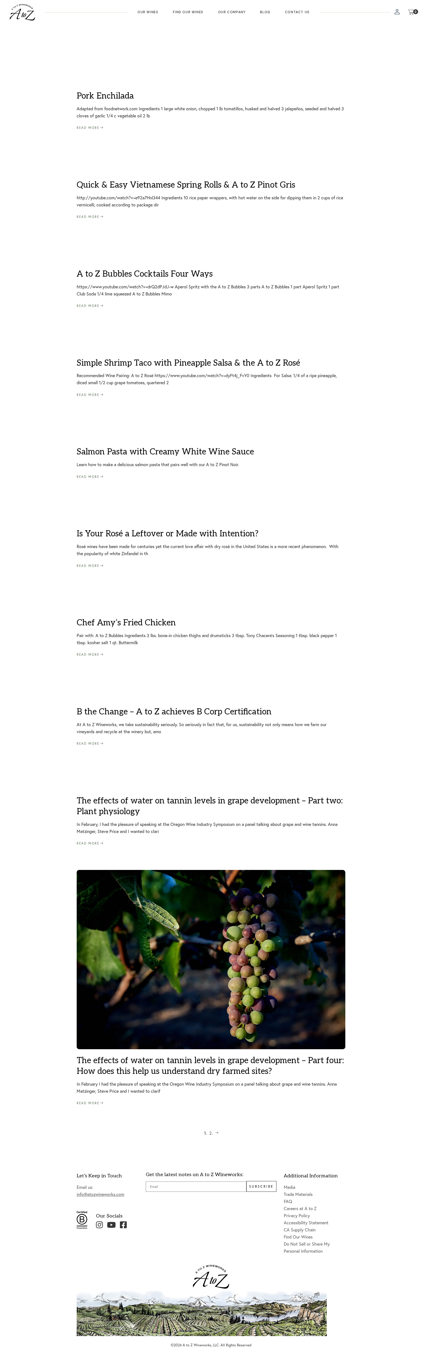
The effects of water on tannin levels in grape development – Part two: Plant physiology (210, 806)
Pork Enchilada (105, 96)
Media (289, 1187)
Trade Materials (298, 1194)
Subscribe (261, 1186)
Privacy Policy (297, 1215)
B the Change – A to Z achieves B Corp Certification (174, 712)
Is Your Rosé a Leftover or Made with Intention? (167, 534)
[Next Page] (216, 1133)
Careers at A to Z (300, 1208)
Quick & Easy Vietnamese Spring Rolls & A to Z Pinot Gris (186, 185)
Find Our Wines (298, 1237)
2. (211, 1133)
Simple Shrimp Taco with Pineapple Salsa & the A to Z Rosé (188, 363)
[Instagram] (99, 1225)
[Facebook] (123, 1225)
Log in (397, 12)
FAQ (288, 1201)
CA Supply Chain (300, 1230)
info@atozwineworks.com (100, 1194)
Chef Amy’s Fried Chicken (126, 623)
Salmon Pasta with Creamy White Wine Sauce (165, 452)
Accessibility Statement (306, 1223)
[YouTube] (111, 1225)
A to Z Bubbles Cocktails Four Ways (145, 274)
